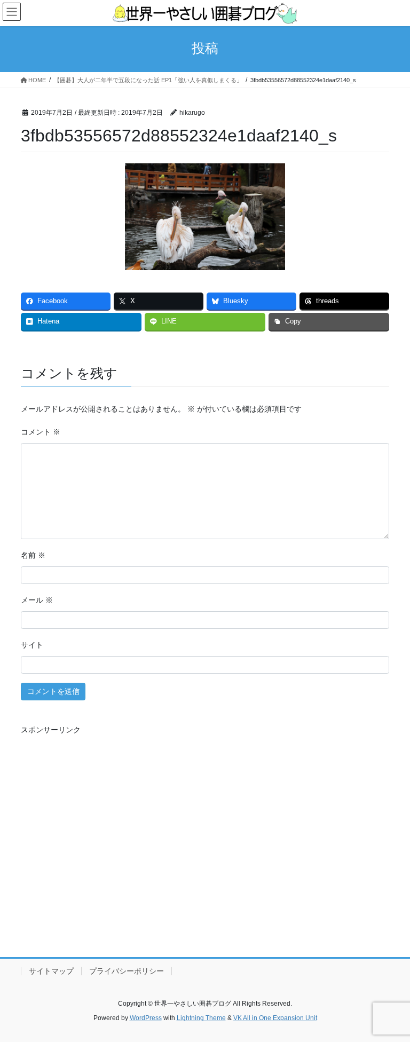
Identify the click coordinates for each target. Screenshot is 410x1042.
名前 (33, 555)
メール (37, 600)
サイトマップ (51, 971)
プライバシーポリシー (126, 971)
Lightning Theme (201, 1018)
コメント (40, 432)
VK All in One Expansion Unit (275, 1018)
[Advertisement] (205, 840)
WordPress (146, 1018)
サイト (32, 645)
